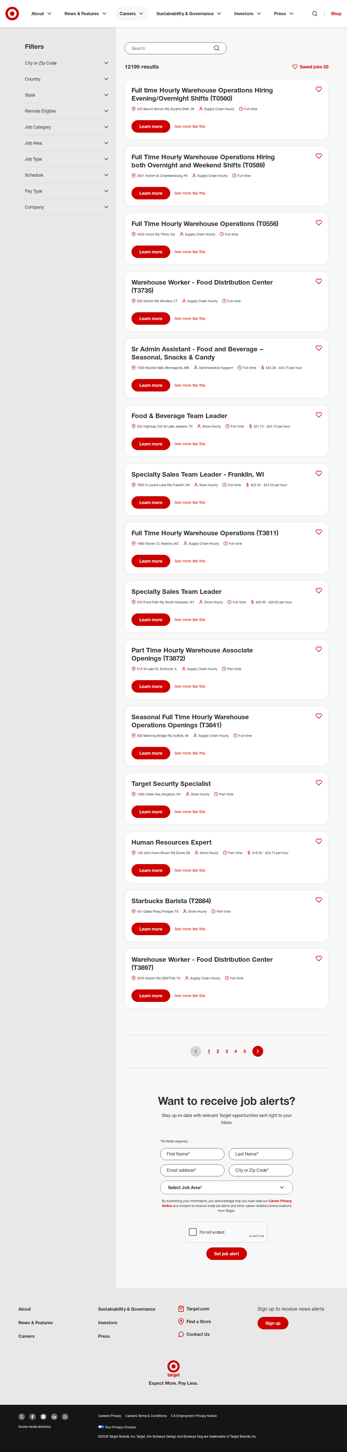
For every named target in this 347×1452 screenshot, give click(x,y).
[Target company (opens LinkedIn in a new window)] (54, 1416)
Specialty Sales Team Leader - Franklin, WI (197, 474)
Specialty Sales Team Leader (176, 591)
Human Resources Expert (171, 842)
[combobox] (176, 48)
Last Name (247, 1154)
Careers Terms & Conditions (146, 1416)
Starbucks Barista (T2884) (171, 901)
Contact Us (198, 1334)
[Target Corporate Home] (12, 13)
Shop (336, 13)
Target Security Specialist (171, 783)
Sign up (273, 1323)
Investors (243, 13)
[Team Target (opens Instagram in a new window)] (43, 1416)
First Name (178, 1154)
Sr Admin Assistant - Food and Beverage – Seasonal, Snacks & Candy (197, 353)
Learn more (150, 126)
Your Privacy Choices (120, 1427)
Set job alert (226, 1253)
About (37, 13)
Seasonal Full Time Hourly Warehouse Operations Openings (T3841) (190, 721)
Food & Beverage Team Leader (179, 416)
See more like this (190, 126)
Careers (128, 13)
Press (280, 13)
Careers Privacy (109, 1416)
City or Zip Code (252, 1170)
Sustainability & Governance (185, 13)
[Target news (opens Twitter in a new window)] (21, 1416)
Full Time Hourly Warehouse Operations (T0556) (204, 223)
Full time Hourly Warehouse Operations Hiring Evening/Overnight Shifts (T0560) (202, 94)
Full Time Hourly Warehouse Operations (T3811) (204, 533)
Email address (181, 1170)
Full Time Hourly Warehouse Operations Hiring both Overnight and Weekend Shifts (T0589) (203, 161)
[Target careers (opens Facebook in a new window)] (32, 1416)
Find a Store (199, 1321)
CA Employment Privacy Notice (194, 1416)
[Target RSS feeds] (65, 1416)
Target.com (198, 1308)
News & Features (82, 13)
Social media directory (34, 1427)
